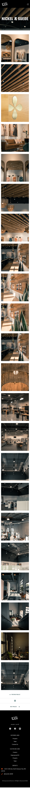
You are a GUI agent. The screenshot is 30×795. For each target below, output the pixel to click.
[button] (24, 4)
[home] (5, 4)
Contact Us (15, 744)
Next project (15, 707)
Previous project (15, 695)
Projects (15, 738)
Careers (15, 752)
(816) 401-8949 (8, 774)
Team (15, 741)
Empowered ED (15, 755)
